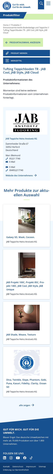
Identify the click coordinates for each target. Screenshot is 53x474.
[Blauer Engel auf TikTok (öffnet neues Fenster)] (31, 457)
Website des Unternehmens (19, 175)
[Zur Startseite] (19, 6)
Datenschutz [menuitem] (17, 466)
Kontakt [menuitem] (6, 466)
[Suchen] (41, 3)
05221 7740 (14, 158)
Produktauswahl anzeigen (25, 42)
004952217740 (16, 170)
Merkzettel (16, 60)
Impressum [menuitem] (31, 466)
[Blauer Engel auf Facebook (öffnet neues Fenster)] (24, 457)
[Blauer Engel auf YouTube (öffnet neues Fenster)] (18, 457)
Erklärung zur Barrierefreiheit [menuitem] (16, 470)
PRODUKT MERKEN (19, 53)
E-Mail (12, 161)
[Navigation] (48, 3)
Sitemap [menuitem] (42, 466)
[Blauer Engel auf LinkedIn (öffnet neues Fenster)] (4, 457)
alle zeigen (24, 405)
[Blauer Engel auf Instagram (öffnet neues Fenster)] (11, 457)
